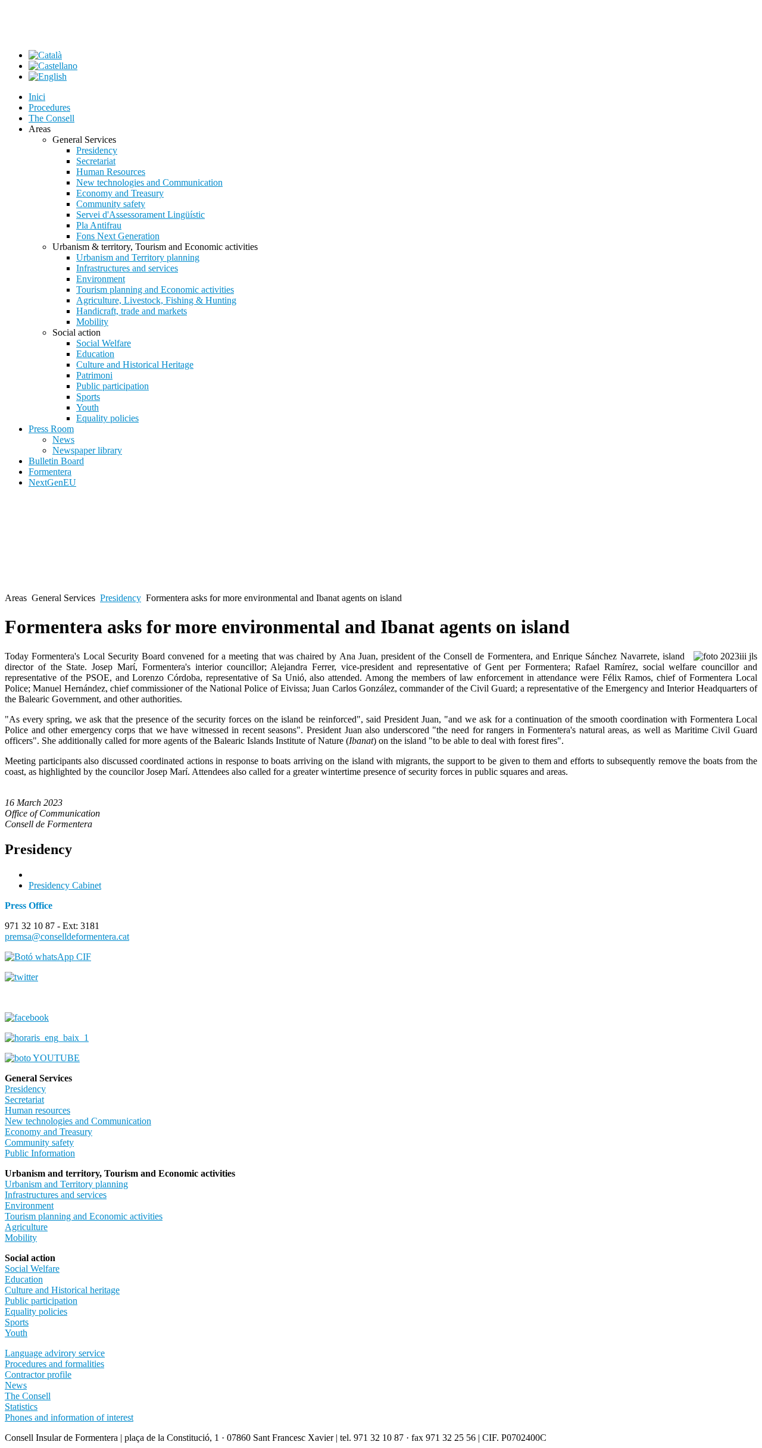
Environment (29, 1205)
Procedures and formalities (54, 1364)
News (16, 1385)
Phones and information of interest (69, 1417)
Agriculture (26, 1227)
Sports (17, 1322)
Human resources (37, 1110)
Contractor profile (38, 1374)
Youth (16, 1333)
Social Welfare (32, 1269)
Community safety (39, 1142)
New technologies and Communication (78, 1121)
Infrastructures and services (56, 1195)
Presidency (120, 598)
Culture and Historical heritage (62, 1290)
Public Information (40, 1153)
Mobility (21, 1238)
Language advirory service (55, 1353)
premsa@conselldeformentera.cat (67, 936)
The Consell (28, 1396)
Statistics (21, 1407)
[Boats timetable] (47, 1038)
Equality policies (36, 1311)
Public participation (41, 1301)
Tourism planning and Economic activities (84, 1216)
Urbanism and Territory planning (66, 1184)
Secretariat (24, 1099)
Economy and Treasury (48, 1132)
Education (24, 1279)
